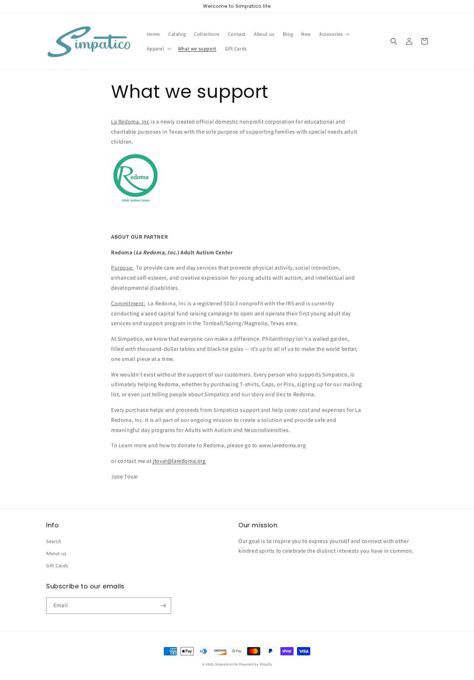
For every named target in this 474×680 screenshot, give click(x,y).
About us (56, 553)
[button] (333, 34)
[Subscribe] (163, 605)
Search (53, 541)
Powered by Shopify (255, 664)
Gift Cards (57, 565)
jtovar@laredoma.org (179, 461)
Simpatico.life (226, 664)
